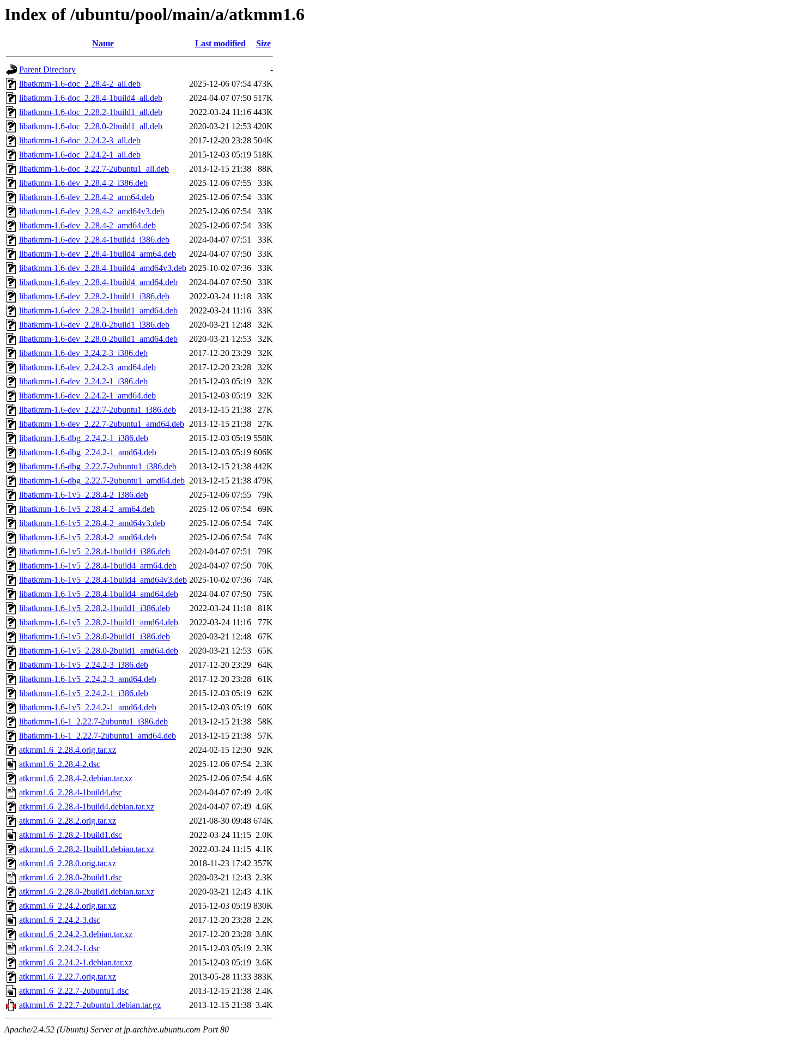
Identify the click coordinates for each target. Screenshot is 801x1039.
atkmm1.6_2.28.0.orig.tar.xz (67, 863)
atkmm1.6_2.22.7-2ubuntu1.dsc (74, 990)
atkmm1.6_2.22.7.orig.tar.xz (67, 976)
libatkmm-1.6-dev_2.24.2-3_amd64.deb (87, 367)
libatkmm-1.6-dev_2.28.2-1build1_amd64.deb (98, 310)
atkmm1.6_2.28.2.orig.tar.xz (67, 820)
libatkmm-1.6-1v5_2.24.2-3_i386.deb (83, 664)
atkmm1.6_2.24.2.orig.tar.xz (67, 905)
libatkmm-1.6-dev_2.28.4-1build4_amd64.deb (98, 282)
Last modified (220, 43)
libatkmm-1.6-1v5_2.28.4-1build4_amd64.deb (98, 594)
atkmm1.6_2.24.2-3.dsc (59, 920)
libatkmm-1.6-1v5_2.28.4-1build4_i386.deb (94, 551)
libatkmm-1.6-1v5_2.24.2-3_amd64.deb (87, 679)
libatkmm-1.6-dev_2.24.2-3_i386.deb (83, 353)
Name (103, 43)
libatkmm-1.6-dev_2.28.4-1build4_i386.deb (94, 239)
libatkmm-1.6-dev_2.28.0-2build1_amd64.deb (98, 338)
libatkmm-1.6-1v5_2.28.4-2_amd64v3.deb (92, 523)
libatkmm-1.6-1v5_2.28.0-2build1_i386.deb (94, 636)
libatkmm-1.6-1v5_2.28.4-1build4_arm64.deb (98, 565)
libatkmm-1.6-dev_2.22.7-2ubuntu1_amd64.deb (101, 423)
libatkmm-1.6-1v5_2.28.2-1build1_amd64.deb (98, 622)
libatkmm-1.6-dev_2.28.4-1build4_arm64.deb (97, 253)
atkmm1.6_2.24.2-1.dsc (59, 948)
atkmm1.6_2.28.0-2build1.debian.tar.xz (86, 891)
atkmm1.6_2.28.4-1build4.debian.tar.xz (86, 806)
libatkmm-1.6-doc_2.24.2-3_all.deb (80, 140)
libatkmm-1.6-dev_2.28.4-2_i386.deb (83, 183)
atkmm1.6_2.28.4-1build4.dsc (70, 792)
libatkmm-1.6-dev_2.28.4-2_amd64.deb (87, 225)
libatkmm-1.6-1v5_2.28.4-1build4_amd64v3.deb (103, 579)
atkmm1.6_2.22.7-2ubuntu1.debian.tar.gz (90, 1005)
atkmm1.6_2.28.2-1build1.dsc (70, 834)
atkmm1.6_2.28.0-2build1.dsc (70, 877)
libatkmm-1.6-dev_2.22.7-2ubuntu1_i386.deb (97, 409)
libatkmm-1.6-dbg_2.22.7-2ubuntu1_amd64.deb (102, 480)
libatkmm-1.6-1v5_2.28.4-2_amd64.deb (87, 537)
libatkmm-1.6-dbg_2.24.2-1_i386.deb (83, 438)
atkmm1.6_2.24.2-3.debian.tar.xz (75, 934)
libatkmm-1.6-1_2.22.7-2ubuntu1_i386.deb (93, 721)
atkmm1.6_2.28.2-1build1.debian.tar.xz (86, 849)
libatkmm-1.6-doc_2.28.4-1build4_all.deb (90, 97)
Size (263, 43)
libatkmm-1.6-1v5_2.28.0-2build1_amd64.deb (98, 650)
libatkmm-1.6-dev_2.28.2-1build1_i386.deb (94, 296)
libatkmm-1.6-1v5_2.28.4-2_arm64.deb (87, 509)
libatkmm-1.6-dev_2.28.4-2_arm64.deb (86, 197)
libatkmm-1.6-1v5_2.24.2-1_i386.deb (83, 693)
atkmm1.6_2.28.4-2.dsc (59, 764)
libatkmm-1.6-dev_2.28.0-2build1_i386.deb (94, 324)
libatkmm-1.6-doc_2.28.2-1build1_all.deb (90, 112)
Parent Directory (47, 69)
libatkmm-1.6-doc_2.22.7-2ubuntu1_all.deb (94, 168)
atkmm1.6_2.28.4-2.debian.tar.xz (75, 778)
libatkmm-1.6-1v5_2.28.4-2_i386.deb (83, 494)
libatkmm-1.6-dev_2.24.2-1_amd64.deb (87, 395)
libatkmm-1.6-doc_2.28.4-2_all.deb (80, 83)
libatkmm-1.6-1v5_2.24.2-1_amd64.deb (87, 707)
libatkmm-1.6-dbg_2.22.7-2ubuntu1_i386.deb (98, 466)
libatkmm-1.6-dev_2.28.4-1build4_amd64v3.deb (102, 268)
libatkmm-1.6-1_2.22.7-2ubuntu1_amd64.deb (97, 735)
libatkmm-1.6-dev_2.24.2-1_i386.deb (83, 381)
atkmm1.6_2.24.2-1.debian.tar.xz (75, 962)
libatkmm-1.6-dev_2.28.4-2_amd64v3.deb (92, 211)
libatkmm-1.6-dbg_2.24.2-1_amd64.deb (87, 452)
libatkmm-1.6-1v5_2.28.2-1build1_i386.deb (94, 608)
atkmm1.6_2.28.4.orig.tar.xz (67, 749)
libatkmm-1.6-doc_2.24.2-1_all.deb (80, 154)
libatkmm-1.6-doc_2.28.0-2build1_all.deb (90, 126)
